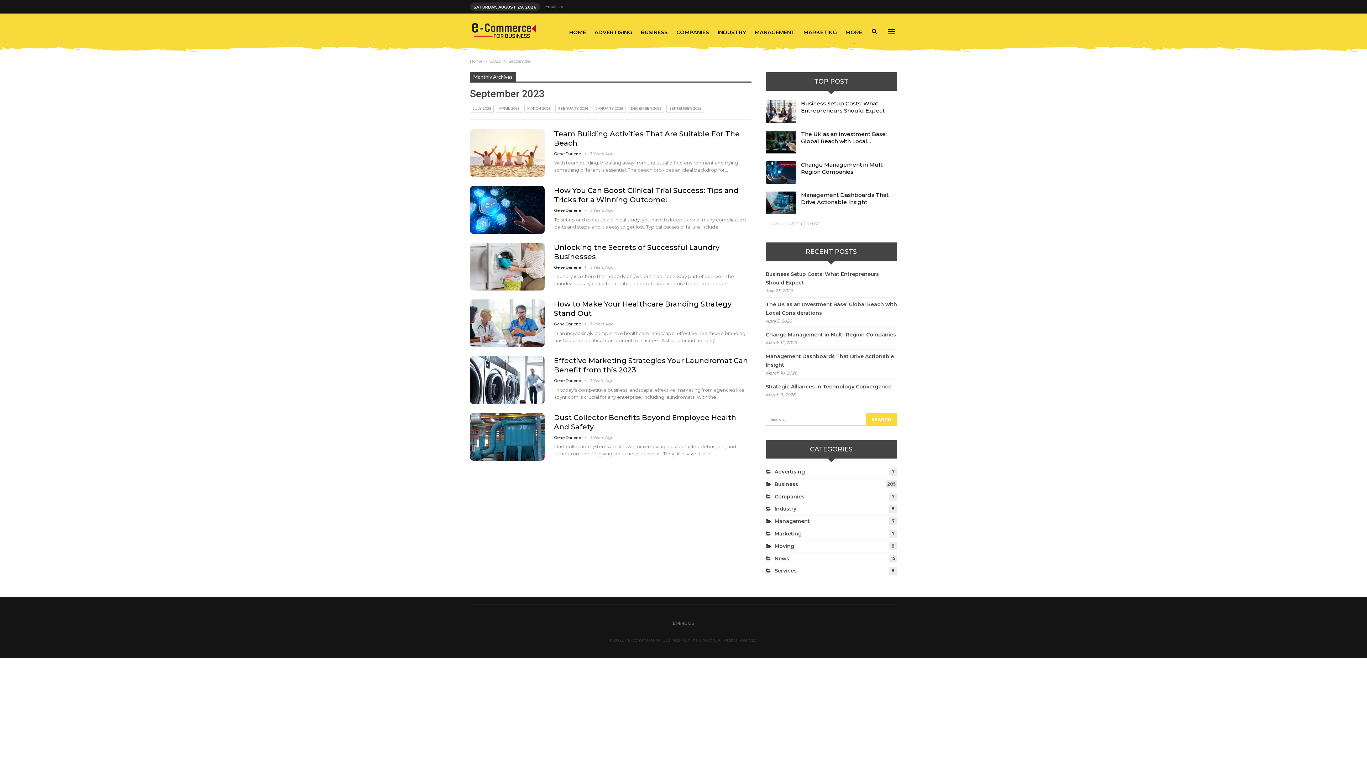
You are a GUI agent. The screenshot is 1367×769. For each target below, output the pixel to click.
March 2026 (538, 108)
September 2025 (685, 108)
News (782, 558)
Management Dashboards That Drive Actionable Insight (845, 198)
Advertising (613, 32)
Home (577, 32)
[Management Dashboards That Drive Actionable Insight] (781, 203)
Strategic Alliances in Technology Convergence (828, 386)
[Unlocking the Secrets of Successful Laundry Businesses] (507, 267)
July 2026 (482, 108)
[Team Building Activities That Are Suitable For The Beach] (507, 153)
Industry (732, 32)
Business (654, 32)
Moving (784, 546)
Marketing (820, 32)
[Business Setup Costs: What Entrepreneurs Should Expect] (781, 111)
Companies (692, 32)
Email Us (554, 6)
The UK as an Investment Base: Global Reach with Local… (844, 138)
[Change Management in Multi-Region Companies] (781, 172)
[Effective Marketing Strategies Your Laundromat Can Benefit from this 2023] (507, 380)
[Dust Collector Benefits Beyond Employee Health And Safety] (507, 437)
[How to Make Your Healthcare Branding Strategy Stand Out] (507, 323)
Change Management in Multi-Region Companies (843, 168)
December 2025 (646, 108)
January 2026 (609, 108)
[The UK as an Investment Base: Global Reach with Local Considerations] (781, 142)
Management (775, 32)
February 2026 (573, 108)
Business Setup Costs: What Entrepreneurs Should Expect (843, 107)
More (853, 32)
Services (786, 570)
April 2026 (509, 108)
